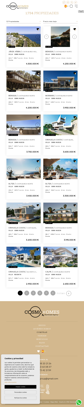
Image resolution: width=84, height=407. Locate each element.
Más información (10, 382)
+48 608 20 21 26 (42, 363)
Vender (42, 336)
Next (38, 36)
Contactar (42, 346)
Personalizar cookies (20, 392)
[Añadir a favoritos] (38, 29)
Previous (9, 36)
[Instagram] (68, 2)
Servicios (42, 339)
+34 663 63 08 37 (42, 366)
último (61, 293)
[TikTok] (75, 2)
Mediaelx (73, 402)
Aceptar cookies (20, 387)
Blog (42, 343)
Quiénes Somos (42, 329)
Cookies (46, 402)
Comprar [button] (42, 332)
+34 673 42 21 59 (42, 370)
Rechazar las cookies (20, 398)
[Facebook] (64, 2)
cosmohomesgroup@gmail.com (42, 378)
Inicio (42, 325)
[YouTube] (72, 2)
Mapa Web (54, 402)
